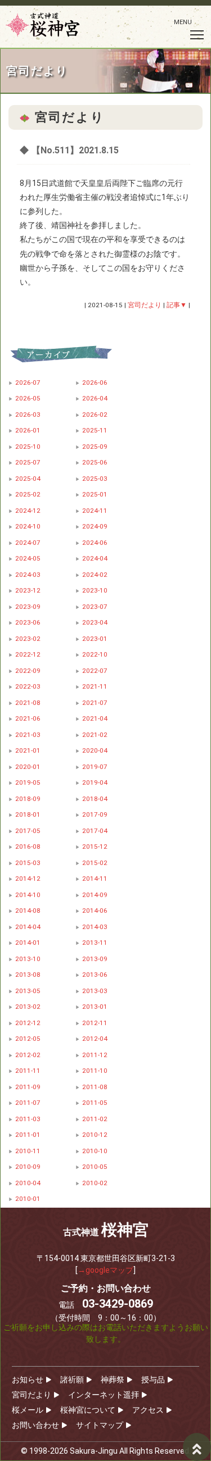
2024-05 (28, 558)
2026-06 (94, 382)
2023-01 (94, 639)
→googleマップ (105, 1270)
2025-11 (94, 430)
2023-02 (28, 639)
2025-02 (28, 494)
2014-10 (28, 895)
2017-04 (94, 831)
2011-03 (28, 1119)
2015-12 (94, 846)
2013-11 (94, 942)
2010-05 (94, 1167)
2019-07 (94, 767)
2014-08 (28, 910)
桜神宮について (87, 1409)
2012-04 (94, 1039)
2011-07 (28, 1103)
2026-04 (94, 398)
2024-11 (94, 511)
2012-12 (28, 1023)
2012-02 (28, 1055)
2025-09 (94, 446)
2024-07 (28, 543)
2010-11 (28, 1151)
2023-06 (28, 622)
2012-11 (94, 1023)
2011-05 (94, 1103)
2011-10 (94, 1071)
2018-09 (28, 799)
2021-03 (28, 735)
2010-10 (94, 1151)
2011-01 (28, 1135)
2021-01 (28, 750)
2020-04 (94, 750)
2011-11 (28, 1071)
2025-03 (94, 479)
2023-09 (28, 607)
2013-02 (28, 1007)
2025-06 (94, 462)
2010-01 (28, 1199)
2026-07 (28, 382)
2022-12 (28, 654)
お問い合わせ (35, 1425)
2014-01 (28, 942)
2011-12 (94, 1055)
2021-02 (94, 735)
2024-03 (28, 575)
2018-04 (94, 799)
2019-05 (28, 782)
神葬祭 (112, 1379)
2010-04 (28, 1183)
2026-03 (28, 414)
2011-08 (94, 1087)
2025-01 (94, 494)
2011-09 (28, 1087)
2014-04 (28, 927)
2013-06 (94, 974)
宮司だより (31, 1394)
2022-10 (94, 654)
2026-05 (28, 398)
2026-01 (28, 430)
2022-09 (28, 671)
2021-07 (94, 703)
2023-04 (94, 622)
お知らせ (27, 1379)
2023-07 (94, 607)
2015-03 (28, 863)
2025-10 (28, 446)
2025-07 (28, 462)
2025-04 (28, 479)
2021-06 (28, 718)
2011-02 (94, 1119)
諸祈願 (72, 1379)
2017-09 (94, 814)
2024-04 (94, 558)
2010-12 (94, 1135)
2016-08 (28, 846)
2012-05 (28, 1039)
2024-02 (94, 575)
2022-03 (28, 686)
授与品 (153, 1379)
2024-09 (94, 526)
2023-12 (28, 590)
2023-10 (94, 590)
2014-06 (94, 910)
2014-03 (94, 927)
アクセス (148, 1409)
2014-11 (94, 878)
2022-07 (94, 671)
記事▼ (177, 305)
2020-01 (28, 767)
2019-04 (94, 782)
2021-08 (28, 703)
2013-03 (94, 991)
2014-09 (94, 895)
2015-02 (94, 863)
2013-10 (28, 959)
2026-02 (94, 414)
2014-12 (28, 878)
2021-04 (94, 718)
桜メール (27, 1409)
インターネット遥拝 (103, 1394)
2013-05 (28, 991)
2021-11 (94, 686)
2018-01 (28, 814)
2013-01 (94, 1007)
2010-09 (28, 1167)
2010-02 (94, 1183)
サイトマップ (99, 1425)
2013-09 (94, 959)
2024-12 (28, 511)
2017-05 (28, 831)
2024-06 (94, 543)
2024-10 (28, 526)
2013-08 (28, 974)
